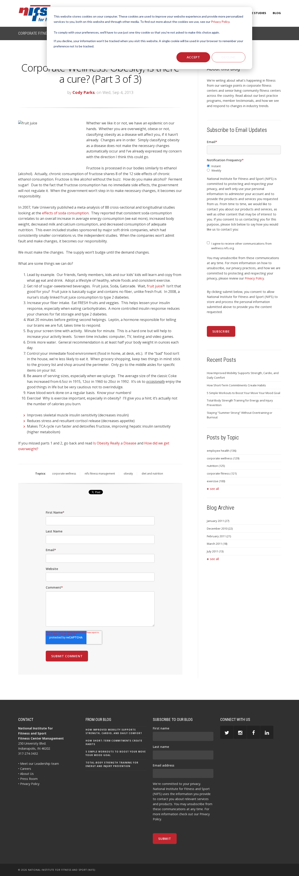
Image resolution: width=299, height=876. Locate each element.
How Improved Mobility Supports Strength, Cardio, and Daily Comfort (243, 375)
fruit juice (154, 286)
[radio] (244, 166)
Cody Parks (83, 92)
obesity (128, 473)
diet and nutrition (152, 473)
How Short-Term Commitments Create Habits (236, 385)
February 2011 (219, 536)
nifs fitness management (100, 473)
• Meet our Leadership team (38, 763)
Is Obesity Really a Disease (114, 443)
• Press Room (28, 779)
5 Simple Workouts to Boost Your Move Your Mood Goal (243, 393)
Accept (193, 57)
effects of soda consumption (65, 213)
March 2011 (217, 544)
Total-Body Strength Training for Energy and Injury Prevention (240, 402)
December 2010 (220, 528)
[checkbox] (244, 168)
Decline (229, 57)
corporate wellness (64, 473)
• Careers (24, 769)
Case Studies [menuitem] (256, 13)
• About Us (26, 774)
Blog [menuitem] (277, 13)
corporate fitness (222, 473)
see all (214, 489)
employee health (221, 451)
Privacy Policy (220, 21)
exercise (216, 481)
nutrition (216, 466)
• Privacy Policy (28, 784)
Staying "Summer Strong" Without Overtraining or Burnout (239, 415)
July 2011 (215, 551)
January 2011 (218, 521)
